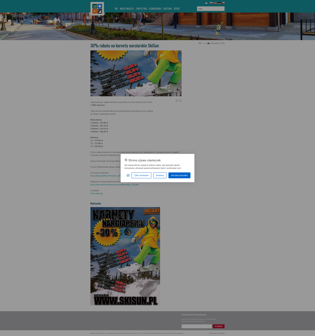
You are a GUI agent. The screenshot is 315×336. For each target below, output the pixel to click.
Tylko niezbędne (141, 175)
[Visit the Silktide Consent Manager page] (128, 175)
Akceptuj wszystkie (179, 175)
